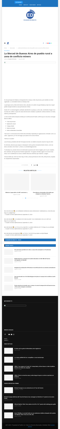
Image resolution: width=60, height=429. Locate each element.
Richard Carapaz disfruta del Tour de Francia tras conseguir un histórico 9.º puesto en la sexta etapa (29, 397)
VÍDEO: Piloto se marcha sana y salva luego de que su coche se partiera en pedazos (34, 376)
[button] (24, 2)
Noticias (39, 4)
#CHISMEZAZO (16, 233)
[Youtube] (48, 43)
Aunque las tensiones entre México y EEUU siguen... (27, 2)
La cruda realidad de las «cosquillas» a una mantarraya (29, 357)
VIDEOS (20, 4)
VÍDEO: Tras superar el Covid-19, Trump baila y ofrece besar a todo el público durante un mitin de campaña (34, 367)
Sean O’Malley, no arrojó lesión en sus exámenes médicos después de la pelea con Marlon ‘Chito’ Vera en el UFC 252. (35, 413)
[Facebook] (43, 43)
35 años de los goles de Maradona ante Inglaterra (27, 348)
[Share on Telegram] (37, 165)
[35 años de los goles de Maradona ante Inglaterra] (8, 351)
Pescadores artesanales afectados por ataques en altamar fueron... (43, 193)
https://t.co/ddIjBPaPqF (9, 213)
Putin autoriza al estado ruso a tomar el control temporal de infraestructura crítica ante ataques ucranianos (34, 286)
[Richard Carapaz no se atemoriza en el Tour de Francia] (8, 390)
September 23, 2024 (27, 222)
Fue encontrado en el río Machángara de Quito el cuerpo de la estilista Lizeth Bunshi (34, 277)
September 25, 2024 (27, 214)
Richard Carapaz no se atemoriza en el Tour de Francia (28, 388)
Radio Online (32, 4)
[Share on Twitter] (32, 165)
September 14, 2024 (27, 235)
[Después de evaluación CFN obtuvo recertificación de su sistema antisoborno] (8, 270)
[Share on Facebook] (31, 165)
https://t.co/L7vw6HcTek (10, 221)
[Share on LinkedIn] (34, 165)
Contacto (25, 4)
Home (5, 48)
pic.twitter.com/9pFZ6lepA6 (41, 233)
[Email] (49, 43)
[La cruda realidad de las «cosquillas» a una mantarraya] (8, 360)
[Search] (55, 43)
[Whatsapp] (51, 43)
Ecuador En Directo (12, 59)
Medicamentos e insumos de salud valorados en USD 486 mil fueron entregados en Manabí (32, 259)
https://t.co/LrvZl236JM (48, 227)
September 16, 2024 (27, 228)
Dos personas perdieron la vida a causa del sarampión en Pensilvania (32, 249)
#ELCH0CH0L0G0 (8, 219)
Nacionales (12, 48)
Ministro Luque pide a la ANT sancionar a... (16, 192)
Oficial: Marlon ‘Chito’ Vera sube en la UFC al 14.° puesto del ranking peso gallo (35, 404)
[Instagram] (46, 43)
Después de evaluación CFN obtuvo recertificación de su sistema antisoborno (34, 267)
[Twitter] (44, 43)
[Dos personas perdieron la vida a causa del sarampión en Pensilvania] (8, 252)
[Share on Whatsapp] (35, 165)
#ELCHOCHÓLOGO (8, 211)
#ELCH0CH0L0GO (8, 233)
